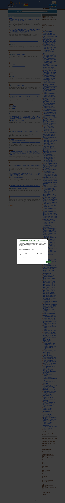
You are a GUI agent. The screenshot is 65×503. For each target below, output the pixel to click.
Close (47, 239)
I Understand (49, 262)
